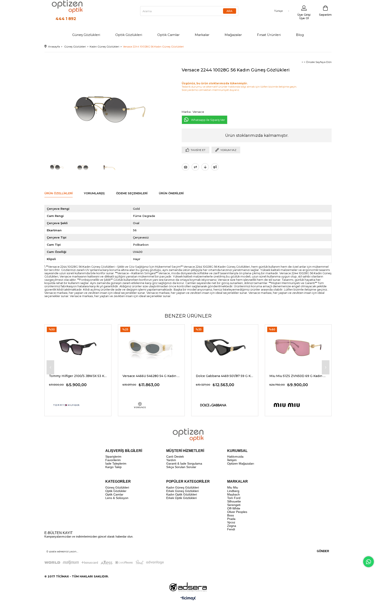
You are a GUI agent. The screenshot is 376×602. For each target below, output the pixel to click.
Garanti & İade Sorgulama (184, 463)
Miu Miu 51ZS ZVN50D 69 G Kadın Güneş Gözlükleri (298, 376)
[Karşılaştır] (195, 167)
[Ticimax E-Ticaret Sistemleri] (188, 598)
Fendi (231, 529)
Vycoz (231, 522)
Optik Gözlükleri (128, 35)
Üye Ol (304, 18)
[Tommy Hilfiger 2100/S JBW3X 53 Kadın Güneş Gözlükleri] (78, 347)
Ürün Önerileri (171, 193)
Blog (300, 35)
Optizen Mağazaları (240, 463)
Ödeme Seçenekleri (132, 193)
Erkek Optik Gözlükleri (181, 498)
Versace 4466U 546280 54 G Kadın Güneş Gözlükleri (151, 376)
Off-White (233, 508)
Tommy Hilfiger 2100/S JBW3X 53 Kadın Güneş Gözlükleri (78, 376)
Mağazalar (233, 35)
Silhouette (234, 501)
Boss (230, 515)
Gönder (323, 551)
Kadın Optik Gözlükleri (181, 494)
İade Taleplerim (115, 463)
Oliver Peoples (237, 512)
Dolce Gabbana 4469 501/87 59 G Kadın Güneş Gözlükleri (225, 376)
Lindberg (233, 491)
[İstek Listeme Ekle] (185, 167)
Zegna (231, 526)
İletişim (232, 460)
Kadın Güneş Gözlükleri (182, 487)
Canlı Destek (175, 456)
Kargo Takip (113, 467)
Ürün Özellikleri (58, 193)
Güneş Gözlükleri (86, 35)
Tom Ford (233, 498)
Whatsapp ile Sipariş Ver (208, 120)
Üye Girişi (304, 14)
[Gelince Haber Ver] (215, 167)
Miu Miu (232, 487)
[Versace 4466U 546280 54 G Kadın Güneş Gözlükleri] (151, 347)
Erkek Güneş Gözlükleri (182, 491)
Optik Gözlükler (115, 491)
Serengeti (233, 505)
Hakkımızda (235, 456)
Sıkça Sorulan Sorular (181, 467)
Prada (231, 519)
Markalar (202, 35)
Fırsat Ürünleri (269, 35)
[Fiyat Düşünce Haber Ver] (205, 167)
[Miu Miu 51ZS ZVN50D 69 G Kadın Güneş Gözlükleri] (298, 347)
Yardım (171, 460)
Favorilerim (113, 460)
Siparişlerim (113, 456)
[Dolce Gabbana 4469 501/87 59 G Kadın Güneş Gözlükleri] (224, 347)
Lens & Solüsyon (116, 498)
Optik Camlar (168, 35)
